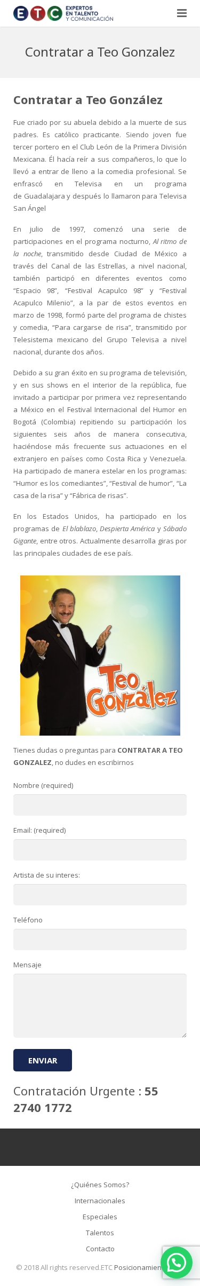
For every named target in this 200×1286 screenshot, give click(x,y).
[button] (177, 1262)
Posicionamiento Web (149, 1267)
